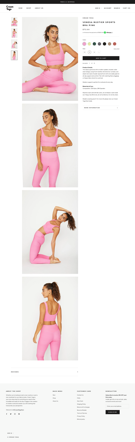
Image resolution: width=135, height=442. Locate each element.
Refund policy (81, 419)
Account (107, 8)
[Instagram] (15, 414)
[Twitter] (91, 63)
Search (117, 8)
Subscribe (112, 412)
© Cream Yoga (13, 437)
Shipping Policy (81, 404)
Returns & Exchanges (83, 407)
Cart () (126, 8)
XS (84, 52)
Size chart (116, 48)
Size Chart (80, 401)
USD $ (97, 8)
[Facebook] (89, 63)
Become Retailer (82, 410)
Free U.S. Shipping (67, 2)
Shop (28, 8)
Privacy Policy (81, 416)
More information (92, 107)
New (21, 8)
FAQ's (78, 398)
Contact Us (80, 395)
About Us (39, 8)
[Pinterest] (94, 63)
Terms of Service (82, 413)
